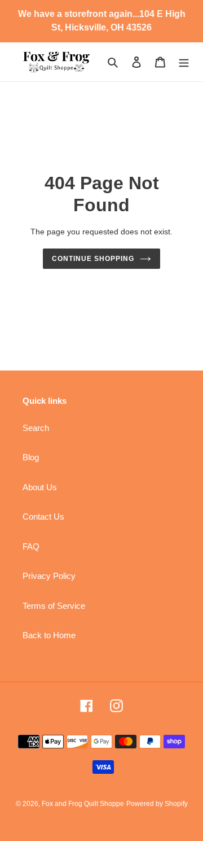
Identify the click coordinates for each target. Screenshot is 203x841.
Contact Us (43, 516)
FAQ (31, 546)
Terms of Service (54, 606)
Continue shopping (93, 259)
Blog (31, 457)
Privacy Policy (49, 576)
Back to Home (49, 635)
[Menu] (184, 62)
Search (36, 428)
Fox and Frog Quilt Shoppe (83, 804)
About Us (40, 487)
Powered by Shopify (157, 804)
